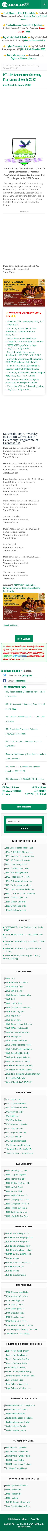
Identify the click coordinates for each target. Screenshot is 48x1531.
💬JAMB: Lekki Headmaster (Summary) (18, 1069)
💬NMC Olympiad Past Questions (16, 1451)
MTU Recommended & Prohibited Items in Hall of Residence (25, 694)
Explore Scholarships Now (17, 46)
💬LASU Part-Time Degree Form (16, 872)
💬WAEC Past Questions (13, 1120)
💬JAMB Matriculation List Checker (17, 1057)
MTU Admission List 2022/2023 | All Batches (25, 778)
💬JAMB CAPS (9, 978)
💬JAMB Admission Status (13, 986)
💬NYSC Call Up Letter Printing (15, 1321)
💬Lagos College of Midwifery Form (17, 1388)
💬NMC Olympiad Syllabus (14, 1459)
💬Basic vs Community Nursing (15, 1363)
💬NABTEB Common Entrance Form (17, 1502)
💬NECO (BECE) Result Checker (15, 1207)
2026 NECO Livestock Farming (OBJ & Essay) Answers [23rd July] (24, 943)
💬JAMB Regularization (12, 1015)
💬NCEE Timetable (11, 1497)
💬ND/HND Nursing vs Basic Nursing (17, 1371)
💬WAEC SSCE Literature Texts (15, 1107)
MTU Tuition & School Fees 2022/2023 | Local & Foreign (25, 719)
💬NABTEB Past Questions (14, 1266)
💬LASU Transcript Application (15, 897)
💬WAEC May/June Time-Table (15, 1132)
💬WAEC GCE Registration (14, 1128)
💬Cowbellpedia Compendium (15, 1430)
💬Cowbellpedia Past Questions (15, 1426)
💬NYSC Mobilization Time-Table (16, 1296)
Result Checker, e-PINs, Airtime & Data (19, 13)
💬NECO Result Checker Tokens (15, 1212)
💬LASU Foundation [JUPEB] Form (16, 876)
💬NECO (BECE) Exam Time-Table (16, 1203)
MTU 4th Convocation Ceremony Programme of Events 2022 (25, 706)
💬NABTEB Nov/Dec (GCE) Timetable (18, 1254)
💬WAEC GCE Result (11, 1115)
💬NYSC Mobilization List (13, 1304)
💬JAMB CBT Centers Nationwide (16, 1028)
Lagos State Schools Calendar (15, 37)
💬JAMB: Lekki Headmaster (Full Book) (18, 1065)
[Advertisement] (24, 114)
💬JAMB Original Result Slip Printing (17, 1044)
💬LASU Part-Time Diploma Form (16, 868)
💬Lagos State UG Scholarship (15, 905)
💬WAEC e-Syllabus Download (15, 1103)
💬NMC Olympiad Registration (15, 1447)
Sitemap (24, 1519)
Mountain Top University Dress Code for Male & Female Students (26, 756)
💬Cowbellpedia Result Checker (16, 1409)
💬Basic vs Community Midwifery (16, 1359)
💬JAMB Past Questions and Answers (17, 1007)
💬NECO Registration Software (15, 1195)
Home (4, 66)
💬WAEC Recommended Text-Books (17, 1145)
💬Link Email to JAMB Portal (14, 1078)
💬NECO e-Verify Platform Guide (16, 1216)
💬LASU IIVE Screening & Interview (17, 860)
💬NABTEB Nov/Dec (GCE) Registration (18, 1237)
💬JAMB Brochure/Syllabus (14, 1011)
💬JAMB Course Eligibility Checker (17, 1053)
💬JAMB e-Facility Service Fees (16, 982)
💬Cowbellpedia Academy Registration (18, 1417)
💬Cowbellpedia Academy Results (16, 1422)
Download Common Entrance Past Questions (24, 25)
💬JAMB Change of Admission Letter (17, 995)
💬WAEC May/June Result (13, 1111)
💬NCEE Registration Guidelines (16, 1485)
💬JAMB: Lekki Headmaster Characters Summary (22, 1073)
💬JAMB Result (10, 999)
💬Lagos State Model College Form (17, 1506)
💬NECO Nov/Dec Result (13, 1191)
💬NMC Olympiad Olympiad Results (17, 1455)
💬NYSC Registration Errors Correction (18, 1325)
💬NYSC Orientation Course (14, 1312)
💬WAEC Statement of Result (15, 1140)
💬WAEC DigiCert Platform (14, 1099)
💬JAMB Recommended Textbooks (16, 1032)
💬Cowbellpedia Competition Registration (19, 1405)
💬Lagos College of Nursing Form (16, 1384)
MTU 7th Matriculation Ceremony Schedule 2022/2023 (24, 743)
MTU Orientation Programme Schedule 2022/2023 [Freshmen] (22, 731)
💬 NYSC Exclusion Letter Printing (16, 1333)
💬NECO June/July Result (13, 1187)
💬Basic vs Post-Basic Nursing (15, 1355)
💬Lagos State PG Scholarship (15, 901)
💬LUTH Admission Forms (13, 1379)
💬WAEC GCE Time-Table (13, 1136)
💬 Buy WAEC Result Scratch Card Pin (18, 1149)
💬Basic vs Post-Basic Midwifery (16, 1350)
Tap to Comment (24, 638)
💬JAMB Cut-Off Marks (12, 1019)
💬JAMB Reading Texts (12, 1036)
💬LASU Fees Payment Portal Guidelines (19, 889)
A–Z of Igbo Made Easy (16, 55)
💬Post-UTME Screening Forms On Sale (18, 847)
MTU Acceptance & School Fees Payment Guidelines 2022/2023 (23, 768)
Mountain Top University (13, 66)
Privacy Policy (35, 1519)
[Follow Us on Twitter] (4, 675)
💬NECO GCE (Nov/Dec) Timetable (17, 1183)
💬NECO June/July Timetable (14, 1178)
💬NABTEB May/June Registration (16, 1233)
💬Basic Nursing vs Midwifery (15, 1367)
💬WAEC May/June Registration (16, 1124)
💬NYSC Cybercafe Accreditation (16, 1292)
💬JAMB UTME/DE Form (13, 1003)
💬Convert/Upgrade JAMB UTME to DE (18, 1082)
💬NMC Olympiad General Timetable (17, 1464)
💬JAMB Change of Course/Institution (18, 1024)
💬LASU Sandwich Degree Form (16, 864)
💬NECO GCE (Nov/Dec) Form (15, 1174)
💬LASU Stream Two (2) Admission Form (19, 856)
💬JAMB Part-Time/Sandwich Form (17, 1061)
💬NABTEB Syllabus (11, 1258)
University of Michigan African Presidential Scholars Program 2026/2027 (21, 331)
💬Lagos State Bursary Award (15, 910)
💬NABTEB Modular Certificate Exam (18, 1262)
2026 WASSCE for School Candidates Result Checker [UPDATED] (23, 928)
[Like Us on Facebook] (4, 680)
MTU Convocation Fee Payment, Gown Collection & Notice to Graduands (21, 587)
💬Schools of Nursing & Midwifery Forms (19, 1375)
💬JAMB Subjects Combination (15, 1040)
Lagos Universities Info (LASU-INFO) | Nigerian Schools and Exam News (30, 1525)
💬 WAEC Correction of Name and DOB (18, 1153)
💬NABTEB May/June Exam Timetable (18, 1250)
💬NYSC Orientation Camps (14, 1317)
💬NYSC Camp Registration (14, 1308)
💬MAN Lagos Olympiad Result (15, 1468)
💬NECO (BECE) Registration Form (17, 1199)
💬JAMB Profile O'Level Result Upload (18, 1048)
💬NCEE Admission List (12, 1493)
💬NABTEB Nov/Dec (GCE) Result (16, 1241)
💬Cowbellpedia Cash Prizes (14, 1413)
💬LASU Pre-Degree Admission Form (17, 885)
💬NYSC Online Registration (14, 1300)
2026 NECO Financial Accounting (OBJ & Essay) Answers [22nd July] (21, 957)
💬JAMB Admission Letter (13, 990)
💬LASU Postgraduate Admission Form (18, 881)
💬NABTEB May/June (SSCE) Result (17, 1245)
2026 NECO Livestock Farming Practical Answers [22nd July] (22, 950)
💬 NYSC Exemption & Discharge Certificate (20, 1329)
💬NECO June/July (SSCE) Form (15, 1170)
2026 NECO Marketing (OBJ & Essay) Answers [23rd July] (23, 935)
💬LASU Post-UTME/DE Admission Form (18, 851)
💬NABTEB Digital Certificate (15, 1274)
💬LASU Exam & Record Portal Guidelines (19, 893)
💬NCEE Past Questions (12, 1489)
